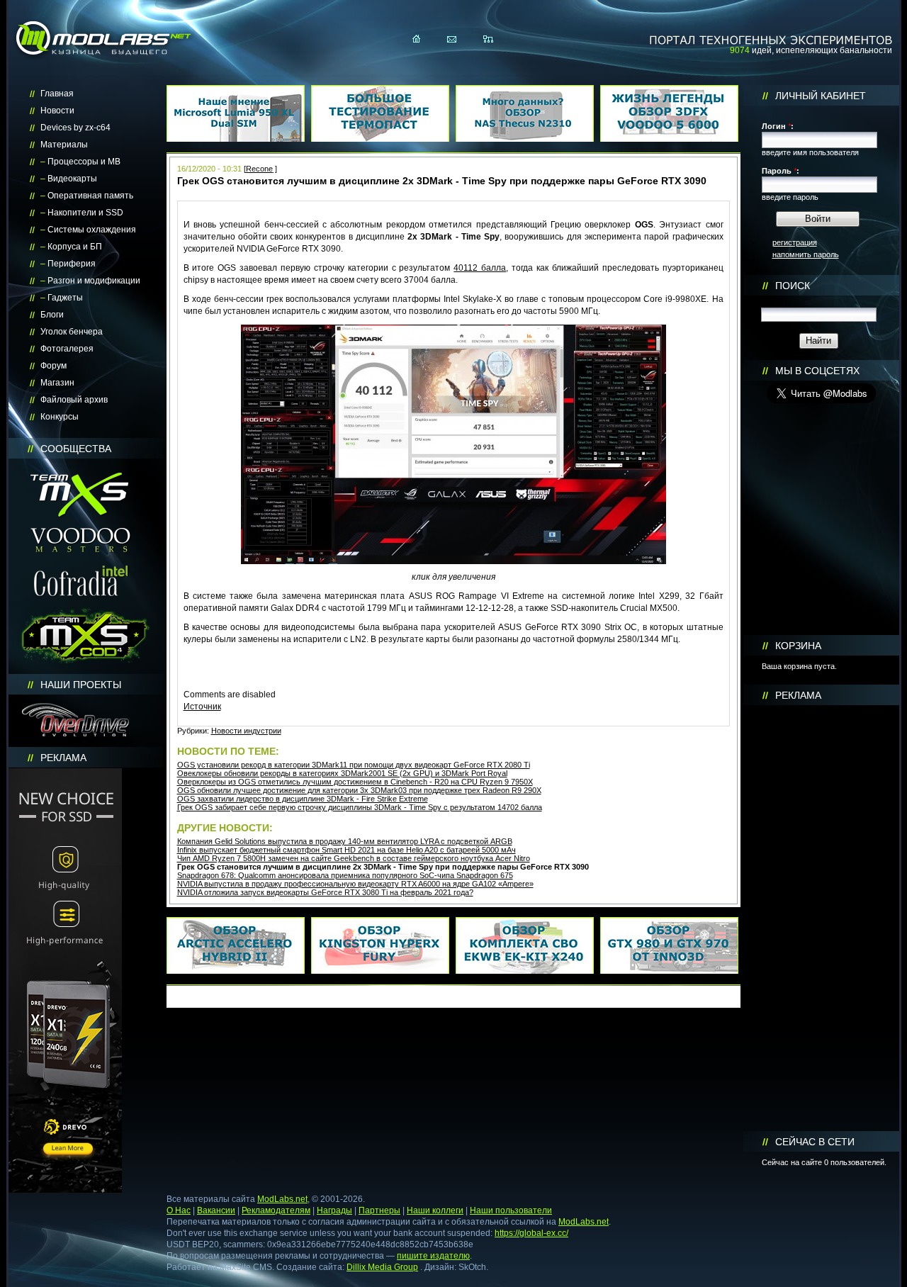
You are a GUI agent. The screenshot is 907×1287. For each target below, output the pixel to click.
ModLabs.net (282, 1199)
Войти (817, 218)
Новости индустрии (246, 730)
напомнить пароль (805, 254)
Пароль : (780, 171)
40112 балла (480, 268)
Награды (334, 1210)
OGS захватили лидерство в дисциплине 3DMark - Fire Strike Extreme (302, 798)
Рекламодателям (276, 1210)
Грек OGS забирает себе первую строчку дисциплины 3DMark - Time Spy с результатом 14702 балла (359, 807)
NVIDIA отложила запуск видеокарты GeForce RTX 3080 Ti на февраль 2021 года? (325, 892)
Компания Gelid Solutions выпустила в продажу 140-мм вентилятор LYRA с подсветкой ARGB (344, 841)
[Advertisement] (821, 918)
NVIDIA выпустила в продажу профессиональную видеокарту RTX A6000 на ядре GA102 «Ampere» (355, 883)
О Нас (179, 1210)
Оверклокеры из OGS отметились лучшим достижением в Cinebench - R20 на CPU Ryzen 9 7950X (355, 781)
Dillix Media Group (382, 1267)
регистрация (794, 242)
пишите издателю (433, 1256)
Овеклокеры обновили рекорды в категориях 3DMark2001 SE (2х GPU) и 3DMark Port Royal (342, 773)
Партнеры (379, 1210)
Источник (202, 707)
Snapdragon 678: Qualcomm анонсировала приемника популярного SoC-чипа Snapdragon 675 (345, 875)
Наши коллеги (435, 1210)
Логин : (778, 126)
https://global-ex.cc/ (531, 1233)
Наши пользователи (511, 1210)
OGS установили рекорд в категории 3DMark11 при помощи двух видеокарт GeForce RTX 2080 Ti (353, 764)
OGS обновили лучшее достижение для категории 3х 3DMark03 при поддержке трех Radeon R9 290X (359, 790)
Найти (818, 340)
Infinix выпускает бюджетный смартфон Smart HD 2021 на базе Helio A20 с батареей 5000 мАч (346, 849)
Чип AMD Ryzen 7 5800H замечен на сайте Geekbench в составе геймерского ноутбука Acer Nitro (353, 858)
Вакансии (216, 1210)
